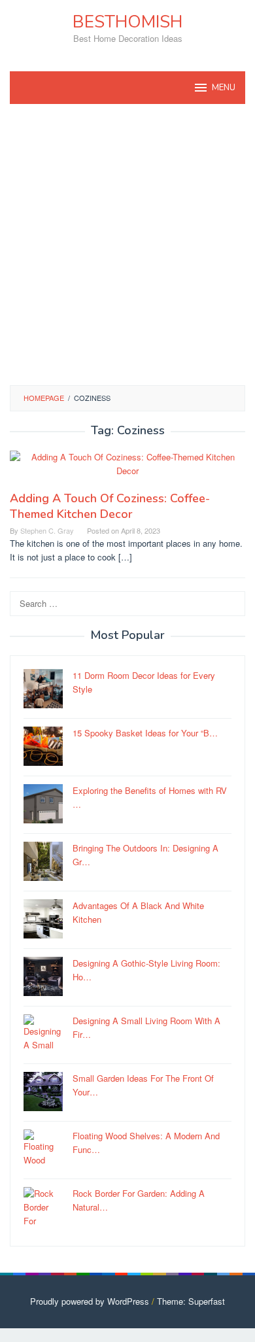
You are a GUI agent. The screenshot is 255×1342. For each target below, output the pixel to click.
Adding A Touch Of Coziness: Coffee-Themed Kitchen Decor (110, 506)
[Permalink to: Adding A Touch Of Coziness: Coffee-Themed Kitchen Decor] (127, 469)
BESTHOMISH (127, 21)
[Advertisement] (127, 244)
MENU (223, 88)
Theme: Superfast (191, 1301)
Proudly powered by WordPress (89, 1301)
